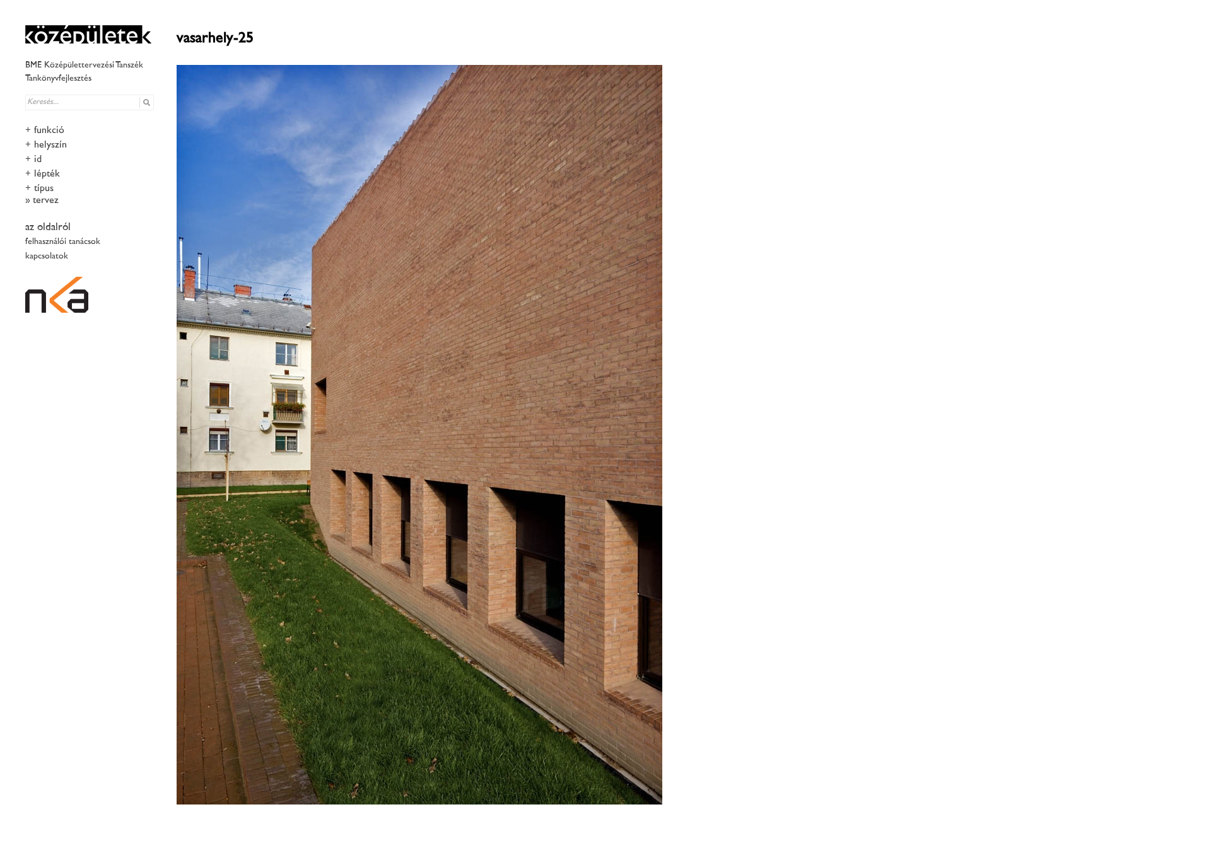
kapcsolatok (46, 256)
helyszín (50, 145)
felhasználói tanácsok (62, 242)
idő (39, 160)
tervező (47, 201)
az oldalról (48, 228)
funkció (49, 131)
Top (1181, 818)
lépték (47, 174)
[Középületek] (88, 34)
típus (44, 189)
